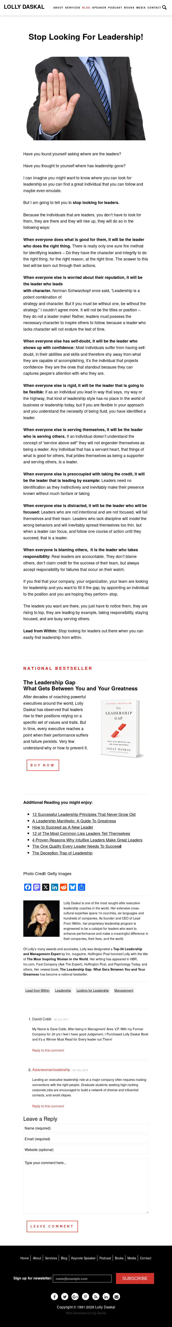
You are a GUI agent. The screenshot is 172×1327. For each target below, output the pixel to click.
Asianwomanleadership (51, 1069)
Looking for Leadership (93, 990)
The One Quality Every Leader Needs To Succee (76, 846)
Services (72, 7)
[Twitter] (64, 1296)
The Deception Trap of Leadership (62, 853)
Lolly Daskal (24, 6)
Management (123, 990)
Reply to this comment (48, 1050)
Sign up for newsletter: (32, 1278)
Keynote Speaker (83, 1258)
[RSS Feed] (95, 1296)
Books (129, 7)
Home (24, 1258)
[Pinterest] (85, 1296)
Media (141, 7)
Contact (154, 7)
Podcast (115, 7)
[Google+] (75, 1296)
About (58, 7)
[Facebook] (54, 1296)
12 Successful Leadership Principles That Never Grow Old (83, 814)
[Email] (116, 1296)
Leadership (63, 990)
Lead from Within (37, 990)
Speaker (99, 7)
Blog (86, 7)
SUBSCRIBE (135, 1278)
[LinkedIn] (106, 1296)
